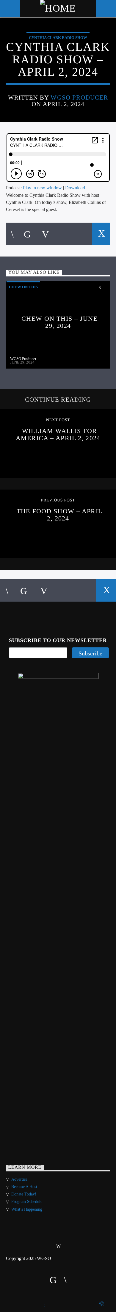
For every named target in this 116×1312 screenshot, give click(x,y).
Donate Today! (23, 1194)
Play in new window (42, 187)
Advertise (19, 1179)
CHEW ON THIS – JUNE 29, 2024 (59, 322)
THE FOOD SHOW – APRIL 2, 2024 (59, 514)
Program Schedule (26, 1201)
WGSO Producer (79, 97)
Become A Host (24, 1186)
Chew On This (23, 287)
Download (75, 187)
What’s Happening (26, 1209)
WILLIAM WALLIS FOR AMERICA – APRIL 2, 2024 (58, 434)
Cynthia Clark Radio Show (58, 37)
